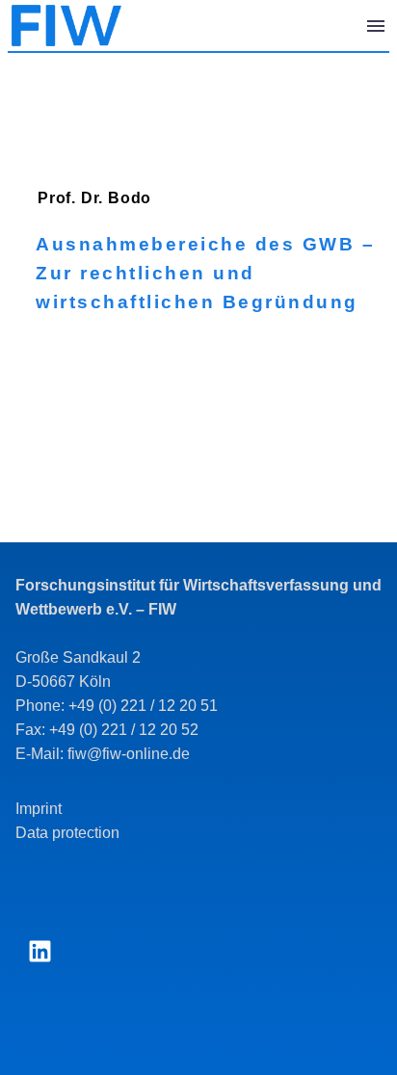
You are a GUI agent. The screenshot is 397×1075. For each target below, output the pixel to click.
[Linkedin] (39, 952)
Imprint (38, 808)
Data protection (67, 833)
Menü (375, 26)
